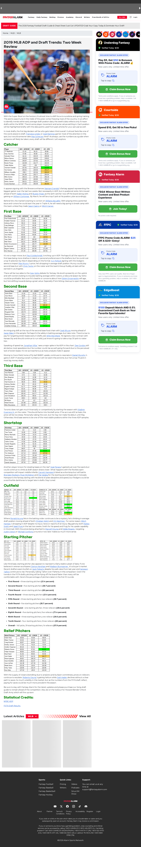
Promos (61, 17)
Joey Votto (35, 273)
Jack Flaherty (38, 569)
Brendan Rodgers (11, 475)
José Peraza (55, 467)
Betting (52, 17)
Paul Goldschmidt (35, 256)
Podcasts (75, 788)
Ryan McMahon (27, 475)
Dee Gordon (80, 346)
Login (135, 17)
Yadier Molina (23, 194)
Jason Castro (34, 206)
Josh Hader (62, 677)
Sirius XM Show (75, 792)
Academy (69, 17)
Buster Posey (39, 194)
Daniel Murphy (79, 355)
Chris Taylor (28, 266)
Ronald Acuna (16, 518)
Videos (74, 784)
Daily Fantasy (42, 17)
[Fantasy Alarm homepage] (13, 17)
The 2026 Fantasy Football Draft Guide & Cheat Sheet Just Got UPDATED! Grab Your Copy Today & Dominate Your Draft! (71, 26)
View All (85, 716)
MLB (13, 33)
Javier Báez (9, 333)
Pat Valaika (43, 475)
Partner (49, 811)
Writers (87, 17)
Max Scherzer (37, 137)
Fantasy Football (46, 784)
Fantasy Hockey (46, 795)
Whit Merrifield (53, 336)
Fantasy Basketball (47, 791)
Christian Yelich (42, 521)
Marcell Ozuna (52, 529)
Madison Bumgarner (59, 566)
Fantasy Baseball (46, 788)
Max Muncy (24, 263)
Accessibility (80, 811)
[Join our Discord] (131, 17)
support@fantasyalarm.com (94, 789)
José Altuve (65, 331)
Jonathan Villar (31, 346)
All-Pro (122, 17)
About (39, 811)
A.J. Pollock (56, 261)
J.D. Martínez (59, 521)
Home (5, 33)
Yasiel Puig (18, 526)
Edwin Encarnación (70, 278)
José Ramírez (49, 134)
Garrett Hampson (46, 472)
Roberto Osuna (30, 677)
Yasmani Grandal (51, 189)
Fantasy (31, 17)
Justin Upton (10, 532)
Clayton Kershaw (38, 566)
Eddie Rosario (69, 529)
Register (89, 811)
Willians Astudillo (52, 201)
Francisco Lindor (33, 134)
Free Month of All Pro (100, 17)
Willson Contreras (21, 196)
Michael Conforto (26, 532)
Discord (79, 17)
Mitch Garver (48, 206)
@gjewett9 (28, 107)
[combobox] (32, 716)
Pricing (63, 784)
